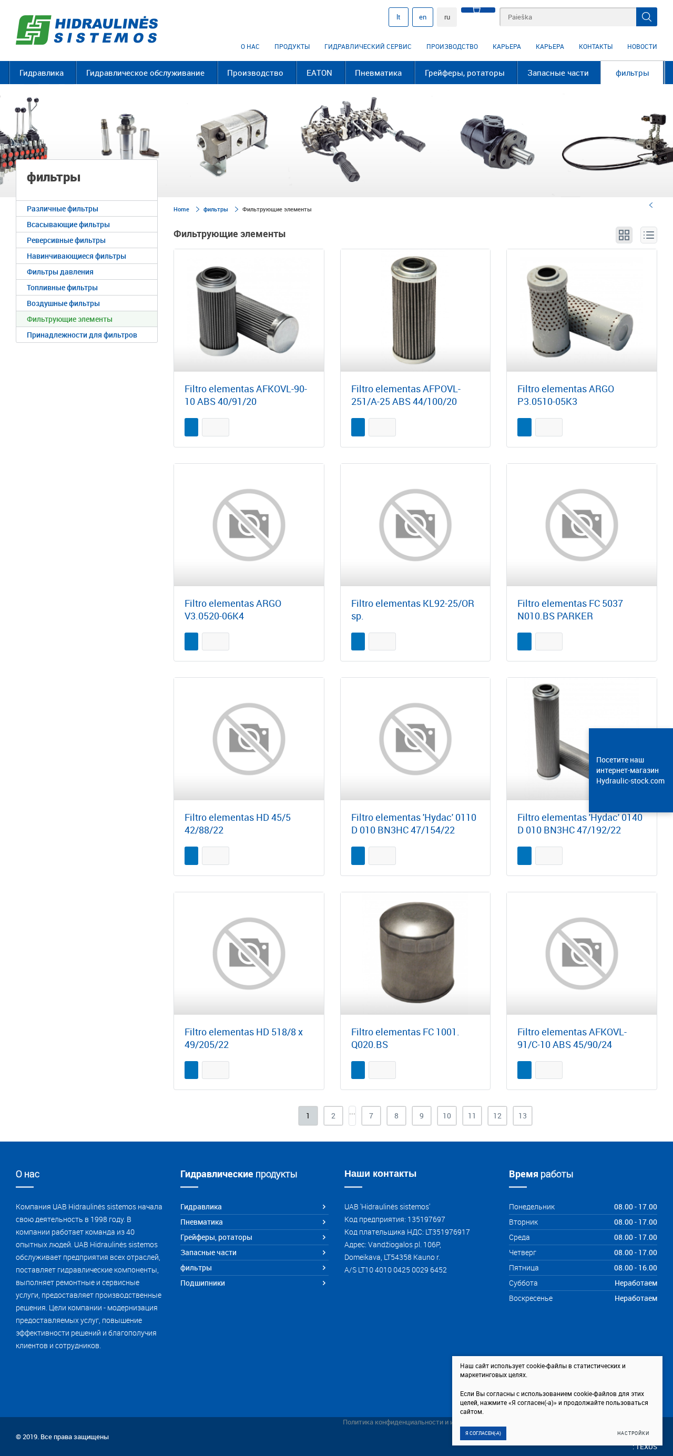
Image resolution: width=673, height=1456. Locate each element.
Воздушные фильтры (63, 303)
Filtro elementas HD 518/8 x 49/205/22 (244, 1038)
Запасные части (558, 72)
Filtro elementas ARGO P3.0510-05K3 (565, 395)
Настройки (633, 1433)
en (422, 17)
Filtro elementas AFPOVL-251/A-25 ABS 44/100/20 (406, 395)
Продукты (292, 46)
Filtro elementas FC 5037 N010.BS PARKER (570, 609)
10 (447, 1116)
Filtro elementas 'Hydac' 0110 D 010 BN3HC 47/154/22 (413, 823)
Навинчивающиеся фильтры (76, 256)
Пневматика (378, 72)
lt (398, 17)
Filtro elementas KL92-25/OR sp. (412, 609)
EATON (319, 72)
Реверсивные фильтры (66, 240)
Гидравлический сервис (368, 46)
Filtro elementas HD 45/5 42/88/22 (238, 823)
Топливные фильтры (62, 287)
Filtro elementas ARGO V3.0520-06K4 (233, 609)
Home (181, 209)
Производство (452, 46)
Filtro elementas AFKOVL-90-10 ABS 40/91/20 (246, 395)
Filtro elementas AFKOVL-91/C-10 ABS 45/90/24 (572, 1038)
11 (472, 1116)
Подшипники (202, 1283)
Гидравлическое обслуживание (145, 72)
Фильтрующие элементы (70, 319)
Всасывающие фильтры (68, 224)
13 (522, 1116)
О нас (250, 46)
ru (447, 17)
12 (497, 1116)
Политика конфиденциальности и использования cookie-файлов (444, 1422)
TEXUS (646, 1446)
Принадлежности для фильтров (82, 335)
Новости (642, 46)
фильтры (632, 72)
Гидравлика (41, 72)
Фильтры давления (60, 272)
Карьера (507, 46)
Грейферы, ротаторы (465, 72)
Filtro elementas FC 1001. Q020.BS (405, 1038)
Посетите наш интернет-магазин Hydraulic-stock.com (630, 770)
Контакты (596, 46)
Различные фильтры (62, 208)
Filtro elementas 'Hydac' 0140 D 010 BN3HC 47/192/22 (580, 823)
